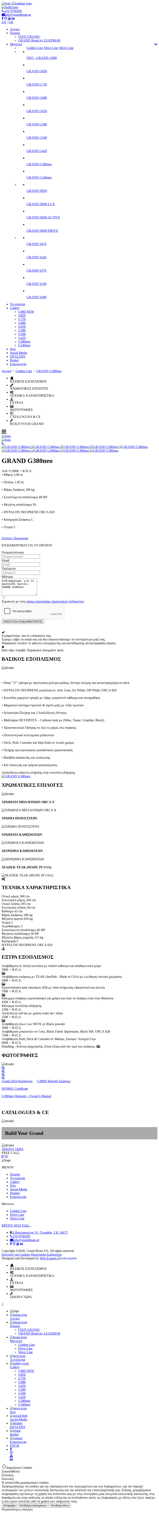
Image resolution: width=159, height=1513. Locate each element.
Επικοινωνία (18, 1197)
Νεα (13, 349)
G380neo (24, 341)
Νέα (13, 1185)
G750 (22, 319)
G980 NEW (26, 311)
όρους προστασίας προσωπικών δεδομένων (55, 601)
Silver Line (66, 48)
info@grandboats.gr (18, 14)
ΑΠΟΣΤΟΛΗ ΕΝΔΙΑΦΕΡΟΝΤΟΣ (22, 621)
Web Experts (48, 1258)
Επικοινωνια (18, 364)
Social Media (18, 353)
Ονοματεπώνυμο (13, 552)
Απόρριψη (9, 1505)
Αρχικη (15, 29)
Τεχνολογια (17, 304)
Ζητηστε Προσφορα (15, 538)
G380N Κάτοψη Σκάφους (54, 1081)
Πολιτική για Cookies (16, 1254)
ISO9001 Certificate (15, 1088)
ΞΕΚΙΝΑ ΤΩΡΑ (13, 1149)
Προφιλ (15, 33)
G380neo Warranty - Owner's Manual (26, 1096)
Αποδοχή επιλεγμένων (33, 1505)
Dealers (15, 1193)
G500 (22, 334)
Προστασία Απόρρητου (46, 1254)
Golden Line (34, 48)
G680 (22, 323)
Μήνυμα (7, 576)
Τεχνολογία (17, 1178)
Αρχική (6, 371)
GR (10, 22)
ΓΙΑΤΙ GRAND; (29, 36)
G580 (22, 330)
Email (5, 560)
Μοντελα (16, 44)
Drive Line (51, 48)
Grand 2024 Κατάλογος (17, 1081)
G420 (22, 338)
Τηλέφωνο (9, 568)
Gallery (15, 308)
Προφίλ (15, 1174)
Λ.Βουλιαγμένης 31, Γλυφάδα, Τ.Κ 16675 (40, 1232)
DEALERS (17, 356)
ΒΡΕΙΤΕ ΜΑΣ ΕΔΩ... (16, 1225)
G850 (22, 315)
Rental (14, 360)
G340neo (24, 345)
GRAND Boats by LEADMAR (39, 40)
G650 (22, 326)
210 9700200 (13, 11)
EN (4, 22)
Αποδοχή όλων (60, 1505)
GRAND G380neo (48, 371)
